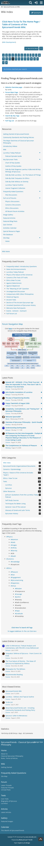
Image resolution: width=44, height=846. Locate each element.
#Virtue (13, 586)
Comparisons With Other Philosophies (20, 294)
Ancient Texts (11, 300)
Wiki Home (6, 251)
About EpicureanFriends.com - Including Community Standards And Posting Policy (20, 709)
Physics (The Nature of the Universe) (19, 275)
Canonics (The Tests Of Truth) (17, 278)
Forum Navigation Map (12, 324)
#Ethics (9, 568)
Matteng (8, 448)
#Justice (18, 597)
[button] (41, 48)
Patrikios (8, 424)
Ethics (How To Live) (13, 280)
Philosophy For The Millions (15, 669)
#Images (14, 545)
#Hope (17, 611)
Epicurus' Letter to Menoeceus (16, 716)
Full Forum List (11, 314)
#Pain (13, 575)
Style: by (22, 843)
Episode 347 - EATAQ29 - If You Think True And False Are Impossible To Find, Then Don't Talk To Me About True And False (23, 384)
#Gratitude (19, 614)
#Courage (18, 594)
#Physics (9, 537)
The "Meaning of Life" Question (17, 289)
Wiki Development (9, 42)
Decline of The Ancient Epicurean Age (19, 303)
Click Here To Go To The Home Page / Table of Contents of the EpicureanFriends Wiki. (21, 24)
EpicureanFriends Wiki (14, 691)
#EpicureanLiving (17, 580)
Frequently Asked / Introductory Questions (21, 266)
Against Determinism (13, 283)
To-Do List (9, 702)
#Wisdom (18, 589)
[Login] (36, 2)
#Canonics (10, 559)
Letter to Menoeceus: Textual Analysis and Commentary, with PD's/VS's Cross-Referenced (22, 647)
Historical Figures (12, 297)
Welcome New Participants (16, 308)
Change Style (38, 742)
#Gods (13, 542)
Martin (8, 419)
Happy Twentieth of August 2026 (17, 403)
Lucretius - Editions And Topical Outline (20, 697)
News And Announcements (16, 269)
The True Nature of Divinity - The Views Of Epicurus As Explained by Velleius (21, 662)
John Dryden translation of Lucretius (19, 392)
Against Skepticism (13, 286)
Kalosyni (8, 395)
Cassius (8, 389)
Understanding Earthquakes (16, 428)
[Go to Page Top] (40, 839)
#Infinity (14, 548)
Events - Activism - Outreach (16, 311)
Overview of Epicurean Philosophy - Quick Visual (23, 422)
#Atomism (14, 539)
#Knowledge (15, 562)
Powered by (22, 840)
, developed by (22, 837)
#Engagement (16, 577)
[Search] (30, 3)
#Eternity (14, 551)
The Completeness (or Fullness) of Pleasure (21, 445)
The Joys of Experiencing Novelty (17, 398)
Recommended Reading (14, 675)
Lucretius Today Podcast (15, 272)
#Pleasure (14, 572)
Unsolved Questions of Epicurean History (21, 305)
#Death (13, 556)
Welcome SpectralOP (13, 417)
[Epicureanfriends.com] (6, 3)
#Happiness (15, 583)
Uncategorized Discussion (15, 291)
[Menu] (41, 3)
